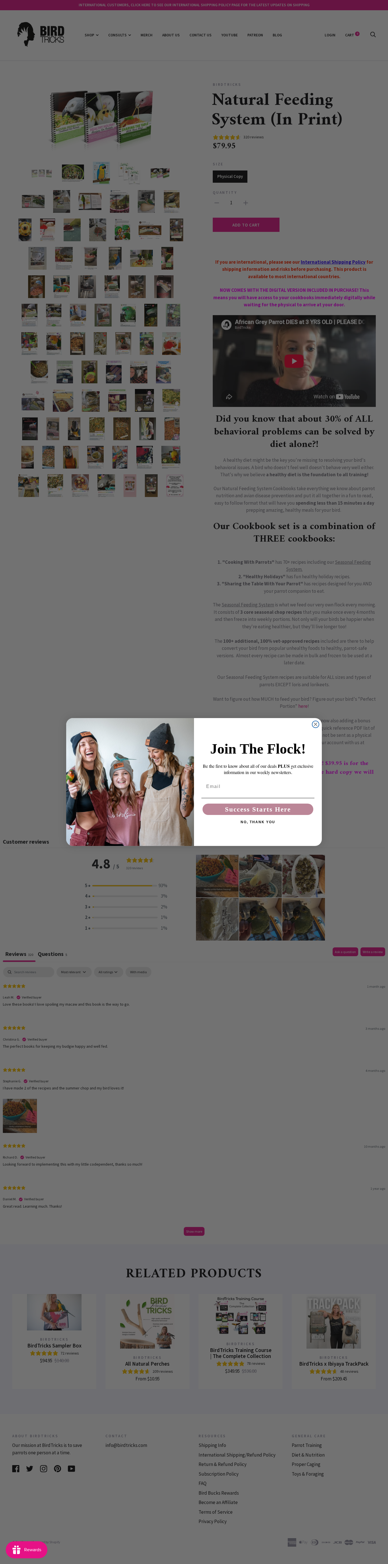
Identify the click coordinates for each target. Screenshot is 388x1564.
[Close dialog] (315, 724)
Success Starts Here (258, 809)
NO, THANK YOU (258, 822)
